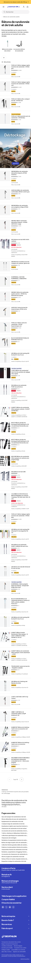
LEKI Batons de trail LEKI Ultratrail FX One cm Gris (20, 567)
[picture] (5, 69)
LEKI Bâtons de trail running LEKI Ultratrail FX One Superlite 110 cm (20, 531)
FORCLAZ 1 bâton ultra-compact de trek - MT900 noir (20, 99)
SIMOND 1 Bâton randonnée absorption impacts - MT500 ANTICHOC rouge (19, 222)
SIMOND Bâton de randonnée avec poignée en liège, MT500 (19, 206)
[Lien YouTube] (10, 907)
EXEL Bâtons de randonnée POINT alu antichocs (19, 386)
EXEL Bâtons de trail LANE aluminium (18, 472)
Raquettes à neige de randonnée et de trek (14, 861)
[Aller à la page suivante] (22, 779)
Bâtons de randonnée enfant (7, 50)
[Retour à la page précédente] (9, 779)
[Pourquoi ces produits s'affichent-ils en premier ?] (2, 62)
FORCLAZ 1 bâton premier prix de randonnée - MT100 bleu (20, 116)
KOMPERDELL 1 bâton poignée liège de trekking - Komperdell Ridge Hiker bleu (20, 585)
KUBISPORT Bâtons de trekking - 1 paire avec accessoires (20, 743)
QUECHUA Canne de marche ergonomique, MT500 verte (19, 308)
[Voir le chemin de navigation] (2, 16)
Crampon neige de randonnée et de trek (13, 823)
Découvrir (15, 163)
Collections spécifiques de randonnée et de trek (15, 835)
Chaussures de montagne (9, 838)
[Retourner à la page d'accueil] (13, 7)
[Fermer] (28, 2)
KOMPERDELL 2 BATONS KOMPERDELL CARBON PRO (19, 277)
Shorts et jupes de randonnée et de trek (13, 856)
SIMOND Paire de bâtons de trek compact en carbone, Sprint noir (20, 262)
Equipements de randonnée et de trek (12, 821)
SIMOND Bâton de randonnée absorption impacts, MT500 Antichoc (19, 173)
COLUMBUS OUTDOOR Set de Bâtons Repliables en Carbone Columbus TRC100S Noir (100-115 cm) (20, 496)
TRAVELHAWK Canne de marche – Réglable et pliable (20, 666)
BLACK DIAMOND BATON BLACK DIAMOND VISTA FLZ (20, 338)
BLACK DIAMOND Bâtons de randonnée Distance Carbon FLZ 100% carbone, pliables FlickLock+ (20, 601)
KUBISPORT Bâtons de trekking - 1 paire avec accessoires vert (20, 728)
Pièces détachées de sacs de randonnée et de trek (16, 819)
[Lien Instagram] (13, 907)
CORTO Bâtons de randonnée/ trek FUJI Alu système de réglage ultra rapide (20, 372)
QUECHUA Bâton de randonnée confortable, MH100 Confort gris (20, 190)
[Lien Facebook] (3, 907)
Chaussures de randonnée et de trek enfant (14, 828)
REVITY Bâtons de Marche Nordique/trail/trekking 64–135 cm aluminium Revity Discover (20, 424)
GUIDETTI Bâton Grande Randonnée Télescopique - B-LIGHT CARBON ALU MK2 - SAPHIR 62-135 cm (19, 635)
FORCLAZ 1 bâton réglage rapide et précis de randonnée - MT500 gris (20, 67)
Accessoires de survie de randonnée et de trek (15, 830)
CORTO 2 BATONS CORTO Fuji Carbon (19, 697)
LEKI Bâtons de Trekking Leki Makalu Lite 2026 (19, 682)
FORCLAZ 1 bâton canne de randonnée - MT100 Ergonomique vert (19, 324)
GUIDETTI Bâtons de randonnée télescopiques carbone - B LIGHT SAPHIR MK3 (20, 409)
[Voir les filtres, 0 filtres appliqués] (4, 58)
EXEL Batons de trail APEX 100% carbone (20, 240)
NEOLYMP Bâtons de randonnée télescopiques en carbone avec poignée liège (20, 458)
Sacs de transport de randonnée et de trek (14, 816)
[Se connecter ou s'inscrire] (24, 7)
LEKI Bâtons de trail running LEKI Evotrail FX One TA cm (20, 354)
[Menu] (3, 7)
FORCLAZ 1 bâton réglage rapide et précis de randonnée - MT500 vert (20, 83)
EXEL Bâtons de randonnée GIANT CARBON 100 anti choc (19, 545)
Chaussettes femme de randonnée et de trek (14, 849)
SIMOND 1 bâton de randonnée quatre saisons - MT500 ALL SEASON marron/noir (20, 294)
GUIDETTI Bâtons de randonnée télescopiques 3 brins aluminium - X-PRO (20, 652)
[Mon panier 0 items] (27, 7)
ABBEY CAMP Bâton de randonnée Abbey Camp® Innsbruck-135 (18, 713)
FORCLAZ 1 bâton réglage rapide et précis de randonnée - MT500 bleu (20, 515)
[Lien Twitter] (6, 907)
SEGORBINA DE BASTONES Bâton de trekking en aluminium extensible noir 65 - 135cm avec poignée (20, 760)
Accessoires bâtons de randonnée (19, 50)
